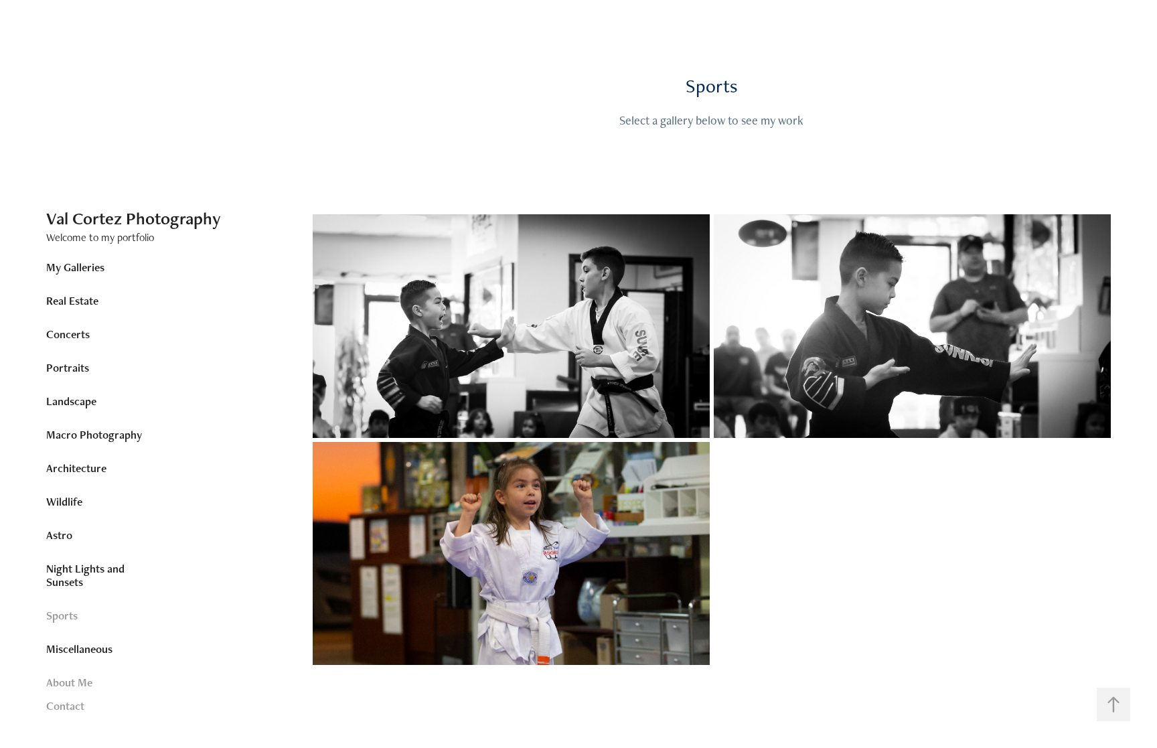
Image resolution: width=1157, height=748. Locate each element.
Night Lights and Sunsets (85, 575)
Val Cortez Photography (133, 218)
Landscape (71, 401)
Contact (65, 705)
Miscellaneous (79, 649)
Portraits (67, 367)
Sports (62, 615)
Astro (59, 535)
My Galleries (75, 267)
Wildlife (64, 501)
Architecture (76, 468)
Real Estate (72, 300)
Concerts (68, 334)
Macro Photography (94, 434)
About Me (69, 682)
